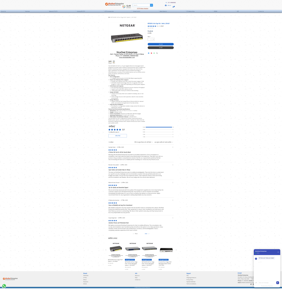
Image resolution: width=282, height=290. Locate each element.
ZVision (85, 283)
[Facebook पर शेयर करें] (149, 53)
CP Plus (85, 277)
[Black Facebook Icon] (251, 284)
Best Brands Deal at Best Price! (114, 5)
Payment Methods (191, 281)
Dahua (85, 279)
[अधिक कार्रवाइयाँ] (173, 147)
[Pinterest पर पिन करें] (151, 53)
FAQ (188, 275)
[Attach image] (256, 282)
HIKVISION (85, 275)
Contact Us (137, 279)
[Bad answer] (261, 262)
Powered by (267, 286)
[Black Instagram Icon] (253, 284)
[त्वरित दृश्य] (115, 250)
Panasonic (85, 281)
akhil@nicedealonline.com (247, 282)
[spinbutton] (151, 39)
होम (109, 17)
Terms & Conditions (191, 283)
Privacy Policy (190, 279)
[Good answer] (259, 262)
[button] (174, 6)
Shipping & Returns (191, 277)
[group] (141, 256)
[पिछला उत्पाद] (106, 250)
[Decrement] (149, 39)
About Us (137, 275)
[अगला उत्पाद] (176, 250)
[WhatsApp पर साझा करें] (154, 53)
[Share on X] (157, 53)
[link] (155, 26)
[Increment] (153, 39)
